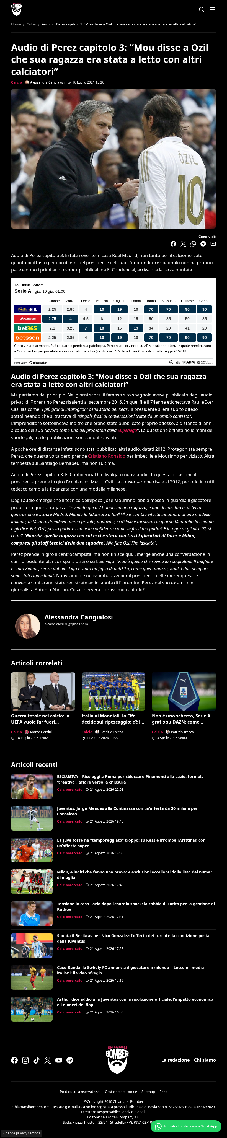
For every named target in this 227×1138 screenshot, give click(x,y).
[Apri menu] (212, 9)
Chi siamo (205, 1060)
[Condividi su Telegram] (203, 244)
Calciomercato (69, 789)
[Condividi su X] (183, 244)
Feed (163, 1091)
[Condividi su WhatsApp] (193, 244)
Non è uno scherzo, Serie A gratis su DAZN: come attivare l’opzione (181, 722)
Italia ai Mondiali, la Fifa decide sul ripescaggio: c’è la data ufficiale (112, 722)
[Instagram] (25, 1060)
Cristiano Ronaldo (106, 456)
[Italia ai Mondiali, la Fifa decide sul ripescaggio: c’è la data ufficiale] (114, 691)
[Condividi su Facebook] (173, 244)
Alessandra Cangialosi (79, 617)
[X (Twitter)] (47, 1060)
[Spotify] (69, 1060)
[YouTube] (58, 1060)
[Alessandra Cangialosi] (27, 626)
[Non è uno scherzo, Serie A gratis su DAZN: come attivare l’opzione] (184, 691)
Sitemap (148, 1091)
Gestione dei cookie (121, 1091)
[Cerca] (201, 9)
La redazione (175, 1060)
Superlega (127, 430)
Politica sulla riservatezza (80, 1091)
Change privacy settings (21, 1133)
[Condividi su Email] (213, 244)
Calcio (16, 82)
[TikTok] (36, 1060)
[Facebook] (14, 1060)
